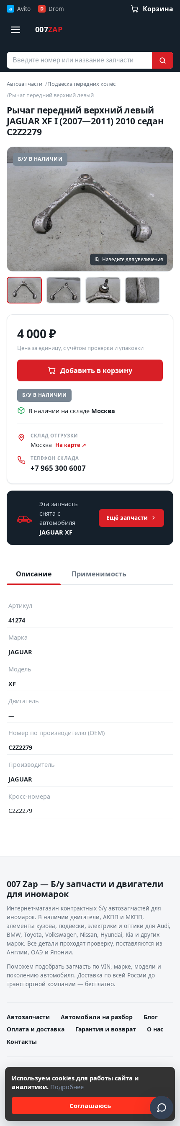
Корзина (158, 8)
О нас (155, 1029)
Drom (52, 9)
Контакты (22, 1042)
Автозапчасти (24, 83)
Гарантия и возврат (105, 1029)
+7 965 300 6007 (58, 468)
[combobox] (79, 60)
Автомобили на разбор (97, 1017)
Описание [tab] (33, 573)
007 (48, 29)
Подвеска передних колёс (81, 83)
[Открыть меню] (15, 30)
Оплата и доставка (35, 1029)
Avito (20, 9)
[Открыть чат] (161, 1107)
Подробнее (67, 1086)
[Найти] (162, 60)
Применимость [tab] (99, 573)
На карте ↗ (70, 445)
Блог (151, 1017)
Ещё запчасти (127, 518)
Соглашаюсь (90, 1105)
